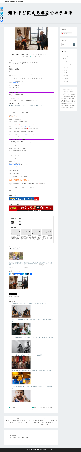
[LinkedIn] (1, 15)
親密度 (70, 107)
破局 (33, 409)
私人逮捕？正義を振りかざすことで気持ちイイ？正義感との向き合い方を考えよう (26, 239)
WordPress (43, 449)
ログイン (20, 437)
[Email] (1, 10)
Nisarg (52, 449)
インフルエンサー (69, 89)
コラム (64, 61)
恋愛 (72, 101)
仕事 (69, 96)
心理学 (29, 235)
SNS (65, 89)
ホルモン (68, 94)
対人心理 (18, 235)
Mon (32, 56)
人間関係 (67, 96)
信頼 (71, 96)
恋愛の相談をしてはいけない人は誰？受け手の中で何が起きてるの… (31, 263)
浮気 (65, 105)
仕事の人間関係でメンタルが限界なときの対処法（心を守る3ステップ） (15, 238)
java (64, 89)
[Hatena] (1, 13)
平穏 (47, 407)
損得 (73, 103)
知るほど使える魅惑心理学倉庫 (14, 1)
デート (66, 93)
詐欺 (72, 107)
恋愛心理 (39, 235)
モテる (64, 96)
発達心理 (65, 78)
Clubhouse (65, 56)
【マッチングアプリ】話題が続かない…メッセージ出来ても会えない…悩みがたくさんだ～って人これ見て (47, 239)
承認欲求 (69, 103)
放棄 (51, 407)
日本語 (65, 33)
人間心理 (65, 67)
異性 (68, 105)
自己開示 (63, 107)
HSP (35, 407)
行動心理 (65, 81)
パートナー (69, 93)
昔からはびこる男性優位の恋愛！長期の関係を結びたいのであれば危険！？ (16, 263)
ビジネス (72, 93)
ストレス (73, 91)
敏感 (63, 105)
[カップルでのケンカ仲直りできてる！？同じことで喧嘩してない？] (46, 256)
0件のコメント (38, 56)
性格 (68, 101)
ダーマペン (63, 93)
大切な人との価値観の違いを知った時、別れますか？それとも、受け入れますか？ (18, 420)
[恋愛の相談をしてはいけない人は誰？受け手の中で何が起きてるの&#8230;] (31, 256)
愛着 (67, 103)
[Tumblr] (1, 18)
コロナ (71, 91)
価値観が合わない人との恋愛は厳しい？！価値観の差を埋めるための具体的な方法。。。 (36, 239)
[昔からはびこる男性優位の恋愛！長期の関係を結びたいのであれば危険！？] (16, 256)
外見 (66, 98)
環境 (67, 105)
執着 (64, 98)
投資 (71, 103)
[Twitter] (1, 8)
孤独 (67, 98)
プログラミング (66, 64)
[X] (20, 224)
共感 (73, 96)
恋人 (69, 101)
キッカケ (39, 407)
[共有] (1, 20)
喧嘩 (44, 407)
